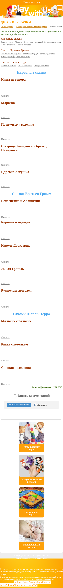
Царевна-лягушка (24, 45)
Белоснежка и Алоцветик (11, 54)
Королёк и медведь (30, 54)
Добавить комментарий (31, 396)
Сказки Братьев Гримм (15, 50)
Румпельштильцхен (22, 56)
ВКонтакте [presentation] (41, 405)
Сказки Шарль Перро (14, 62)
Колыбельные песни (31, 545)
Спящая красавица (41, 65)
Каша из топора (7, 42)
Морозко (18, 42)
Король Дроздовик (47, 54)
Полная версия (31, 2)
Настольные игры (31, 513)
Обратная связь (23, 558)
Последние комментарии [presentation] (19, 404)
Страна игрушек (7, 27)
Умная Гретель (7, 56)
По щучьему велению (33, 42)
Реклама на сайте (39, 558)
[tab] (19, 405)
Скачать (5, 95)
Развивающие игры (31, 448)
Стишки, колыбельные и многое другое (31, 27)
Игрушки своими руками (31, 480)
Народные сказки (11, 38)
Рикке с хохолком (25, 65)
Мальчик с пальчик (8, 65)
